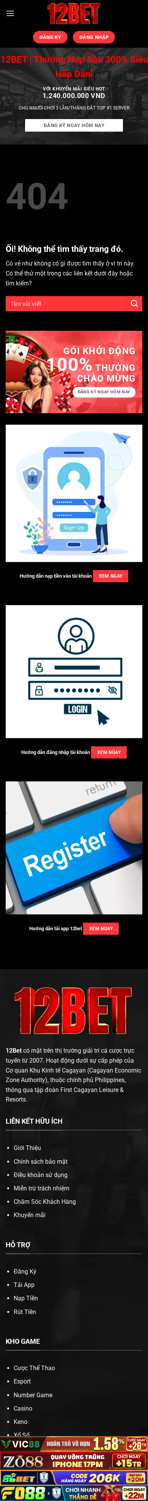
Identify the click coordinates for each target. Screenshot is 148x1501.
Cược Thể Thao (34, 1368)
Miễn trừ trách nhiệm (41, 1188)
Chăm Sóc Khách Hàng (45, 1201)
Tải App (24, 1284)
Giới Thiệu (27, 1148)
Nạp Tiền (26, 1298)
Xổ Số (22, 1435)
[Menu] (10, 13)
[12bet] (74, 13)
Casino (23, 1408)
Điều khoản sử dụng (41, 1175)
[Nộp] (134, 303)
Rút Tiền (25, 1312)
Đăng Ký (25, 1271)
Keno (20, 1421)
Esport (22, 1381)
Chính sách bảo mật (41, 1161)
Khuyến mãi (30, 1215)
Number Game (33, 1395)
